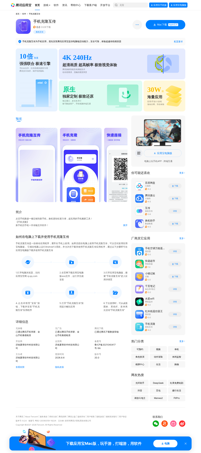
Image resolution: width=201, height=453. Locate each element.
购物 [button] (176, 364)
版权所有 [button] (81, 416)
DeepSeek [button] (158, 383)
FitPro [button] (177, 398)
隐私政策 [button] (59, 367)
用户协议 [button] (123, 416)
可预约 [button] (140, 349)
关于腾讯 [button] (19, 416)
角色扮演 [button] (140, 356)
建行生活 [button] (176, 390)
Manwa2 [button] (158, 398)
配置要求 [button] (178, 41)
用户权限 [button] (91, 416)
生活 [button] (158, 364)
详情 (175, 211)
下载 (176, 186)
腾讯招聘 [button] (62, 416)
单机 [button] (176, 349)
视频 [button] (158, 349)
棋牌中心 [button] (140, 364)
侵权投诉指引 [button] (111, 416)
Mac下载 (167, 24)
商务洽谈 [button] (53, 416)
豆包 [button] (158, 390)
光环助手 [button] (140, 383)
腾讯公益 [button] (72, 416)
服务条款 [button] (43, 416)
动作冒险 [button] (158, 356)
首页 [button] (17, 14)
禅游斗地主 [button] (139, 398)
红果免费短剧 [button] (176, 383)
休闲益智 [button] (176, 356)
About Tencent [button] (31, 416)
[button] (21, 5)
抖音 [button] (140, 390)
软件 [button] (24, 14)
